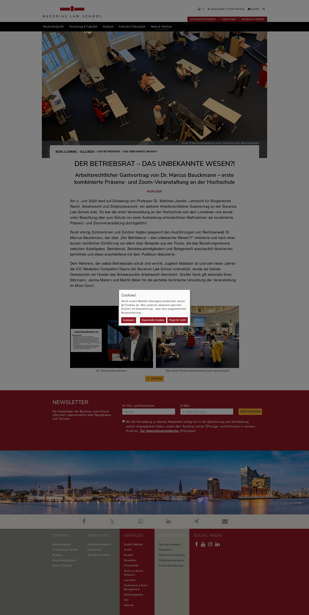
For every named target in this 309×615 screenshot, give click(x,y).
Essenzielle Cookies (153, 320)
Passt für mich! (177, 320)
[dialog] (154, 307)
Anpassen (128, 320)
